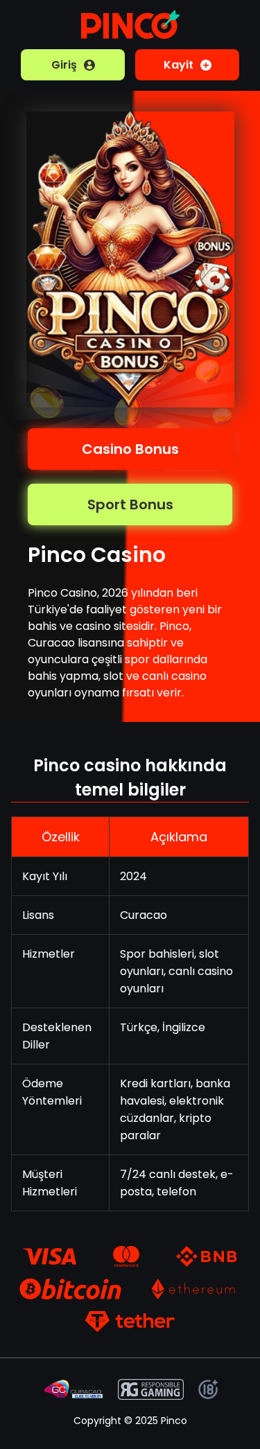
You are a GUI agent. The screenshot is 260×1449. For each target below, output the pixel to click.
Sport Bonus (130, 504)
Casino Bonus (130, 449)
